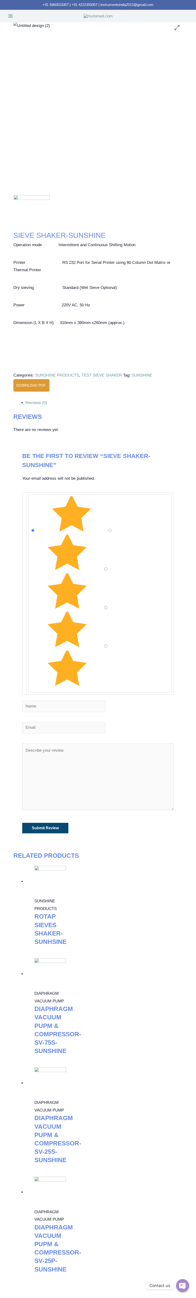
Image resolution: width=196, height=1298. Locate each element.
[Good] (67, 607)
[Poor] (67, 646)
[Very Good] (67, 569)
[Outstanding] (72, 530)
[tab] (104, 403)
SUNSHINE (142, 375)
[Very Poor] (67, 684)
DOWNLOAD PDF (31, 385)
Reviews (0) (36, 402)
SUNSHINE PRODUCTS (57, 375)
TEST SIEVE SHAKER (102, 375)
